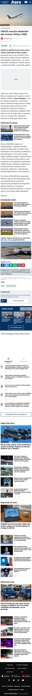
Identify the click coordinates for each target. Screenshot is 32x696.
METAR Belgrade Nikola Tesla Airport (15, 334)
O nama (4, 686)
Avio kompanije (5, 28)
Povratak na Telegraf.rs (5, 2)
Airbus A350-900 (11, 286)
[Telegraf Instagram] (18, 680)
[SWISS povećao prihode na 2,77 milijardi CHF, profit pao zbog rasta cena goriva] (7, 214)
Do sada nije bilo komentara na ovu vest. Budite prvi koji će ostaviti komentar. (15, 296)
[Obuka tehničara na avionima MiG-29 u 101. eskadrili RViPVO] (7, 315)
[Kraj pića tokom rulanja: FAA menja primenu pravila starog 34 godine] (7, 482)
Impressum (17, 686)
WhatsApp (26, 272)
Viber (2, 274)
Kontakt (22, 689)
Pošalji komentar (18, 300)
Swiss (2, 286)
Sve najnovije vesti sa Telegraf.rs (16, 414)
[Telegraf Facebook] (9, 680)
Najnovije (7, 423)
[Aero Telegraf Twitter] (13, 680)
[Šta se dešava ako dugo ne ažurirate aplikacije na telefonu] (7, 572)
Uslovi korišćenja (25, 686)
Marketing (10, 686)
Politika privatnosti (13, 689)
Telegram (8, 274)
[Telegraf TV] (23, 680)
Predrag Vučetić (8, 38)
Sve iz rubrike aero (16, 327)
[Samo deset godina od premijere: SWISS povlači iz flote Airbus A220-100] (7, 205)
